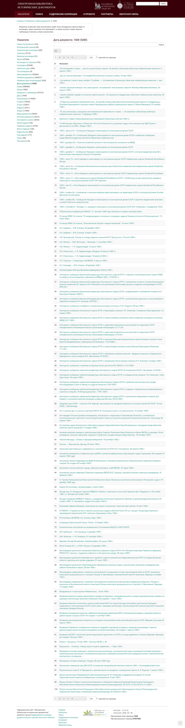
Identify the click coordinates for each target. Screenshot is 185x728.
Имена (20, 59)
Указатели (23, 14)
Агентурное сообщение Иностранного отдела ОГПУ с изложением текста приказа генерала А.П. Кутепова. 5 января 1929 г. (111, 360)
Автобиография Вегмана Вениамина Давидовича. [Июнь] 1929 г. (86, 270)
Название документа (25, 77)
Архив (19, 89)
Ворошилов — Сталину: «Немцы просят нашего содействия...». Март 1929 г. (91, 646)
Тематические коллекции (27, 50)
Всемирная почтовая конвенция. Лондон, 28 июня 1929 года (85, 660)
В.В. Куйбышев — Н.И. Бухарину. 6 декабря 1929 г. (81, 531)
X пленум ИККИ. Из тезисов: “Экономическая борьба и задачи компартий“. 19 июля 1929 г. (97, 223)
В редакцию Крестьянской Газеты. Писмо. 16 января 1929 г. (84, 522)
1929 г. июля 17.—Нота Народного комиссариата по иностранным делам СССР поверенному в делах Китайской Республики (111, 173)
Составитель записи (25, 119)
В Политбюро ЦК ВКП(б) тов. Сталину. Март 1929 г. (81, 517)
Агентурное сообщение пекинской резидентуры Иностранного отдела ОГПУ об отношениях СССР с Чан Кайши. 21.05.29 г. (111, 370)
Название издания (24, 125)
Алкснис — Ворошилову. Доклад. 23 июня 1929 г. (80, 444)
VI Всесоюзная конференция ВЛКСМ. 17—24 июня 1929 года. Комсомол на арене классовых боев (100, 211)
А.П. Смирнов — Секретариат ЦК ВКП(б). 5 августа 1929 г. (84, 260)
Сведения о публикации (27, 92)
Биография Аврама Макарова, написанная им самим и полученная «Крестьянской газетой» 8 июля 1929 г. (104, 506)
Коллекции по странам (26, 62)
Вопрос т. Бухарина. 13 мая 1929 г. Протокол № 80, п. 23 (83, 641)
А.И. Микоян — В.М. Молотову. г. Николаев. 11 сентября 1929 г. (86, 242)
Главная (20, 21)
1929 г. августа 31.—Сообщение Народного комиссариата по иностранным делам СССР (96, 130)
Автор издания (23, 122)
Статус (20, 104)
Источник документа (25, 116)
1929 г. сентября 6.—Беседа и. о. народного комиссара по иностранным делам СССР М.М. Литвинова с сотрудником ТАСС (111, 206)
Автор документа (24, 74)
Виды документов (24, 113)
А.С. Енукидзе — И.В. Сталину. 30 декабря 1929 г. (80, 265)
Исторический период (26, 47)
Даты (19, 95)
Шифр (19, 86)
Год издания (22, 135)
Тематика (21, 53)
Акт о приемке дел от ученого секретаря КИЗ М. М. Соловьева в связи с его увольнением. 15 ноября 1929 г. (104, 410)
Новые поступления (25, 44)
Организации (22, 98)
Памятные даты (23, 68)
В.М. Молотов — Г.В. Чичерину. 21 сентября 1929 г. (81, 536)
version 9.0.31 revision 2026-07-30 (122, 711)
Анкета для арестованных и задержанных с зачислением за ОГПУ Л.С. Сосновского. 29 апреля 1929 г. (102, 448)
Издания (20, 107)
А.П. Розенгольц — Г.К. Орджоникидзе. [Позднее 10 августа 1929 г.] (87, 251)
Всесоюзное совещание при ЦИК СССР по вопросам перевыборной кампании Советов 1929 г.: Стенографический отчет (110, 665)
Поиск (39, 14)
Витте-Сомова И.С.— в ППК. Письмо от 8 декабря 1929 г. (83, 545)
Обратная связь (129, 14)
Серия (19, 138)
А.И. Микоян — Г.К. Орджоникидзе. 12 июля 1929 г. (81, 246)
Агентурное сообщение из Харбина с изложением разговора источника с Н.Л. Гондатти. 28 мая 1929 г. (102, 305)
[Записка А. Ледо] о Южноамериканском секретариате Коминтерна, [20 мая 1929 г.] (94, 118)
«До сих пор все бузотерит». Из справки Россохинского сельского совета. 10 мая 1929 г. (96, 75)
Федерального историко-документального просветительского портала (35, 716)
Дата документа (43, 21)
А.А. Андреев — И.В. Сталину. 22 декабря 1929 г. (80, 228)
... (76, 57)
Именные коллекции (25, 56)
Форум (20, 110)
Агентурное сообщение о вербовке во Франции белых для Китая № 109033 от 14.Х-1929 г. (97, 365)
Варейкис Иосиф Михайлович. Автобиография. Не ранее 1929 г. (86, 541)
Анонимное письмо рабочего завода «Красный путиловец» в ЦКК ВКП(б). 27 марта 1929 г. (97, 468)
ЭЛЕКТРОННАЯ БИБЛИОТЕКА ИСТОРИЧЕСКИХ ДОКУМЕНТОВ (36, 5)
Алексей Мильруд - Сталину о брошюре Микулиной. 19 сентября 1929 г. (90, 439)
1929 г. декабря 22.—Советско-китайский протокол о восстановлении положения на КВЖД (97, 142)
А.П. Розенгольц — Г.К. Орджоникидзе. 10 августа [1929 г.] (84, 256)
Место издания (23, 128)
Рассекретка (22, 141)
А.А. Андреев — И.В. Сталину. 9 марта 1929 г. (79, 232)
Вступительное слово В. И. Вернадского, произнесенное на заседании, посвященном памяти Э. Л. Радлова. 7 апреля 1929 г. (112, 670)
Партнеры (107, 14)
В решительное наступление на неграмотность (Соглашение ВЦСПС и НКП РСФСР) (95, 527)
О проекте (89, 14)
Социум (20, 101)
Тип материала (23, 71)
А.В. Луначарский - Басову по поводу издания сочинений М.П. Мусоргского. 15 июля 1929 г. (98, 237)
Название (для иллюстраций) (29, 80)
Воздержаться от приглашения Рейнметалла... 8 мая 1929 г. (84, 591)
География (21, 65)
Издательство (22, 131)
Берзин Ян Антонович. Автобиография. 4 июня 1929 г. (82, 487)
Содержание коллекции (63, 14)
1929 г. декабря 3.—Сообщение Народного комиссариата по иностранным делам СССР (96, 147)
